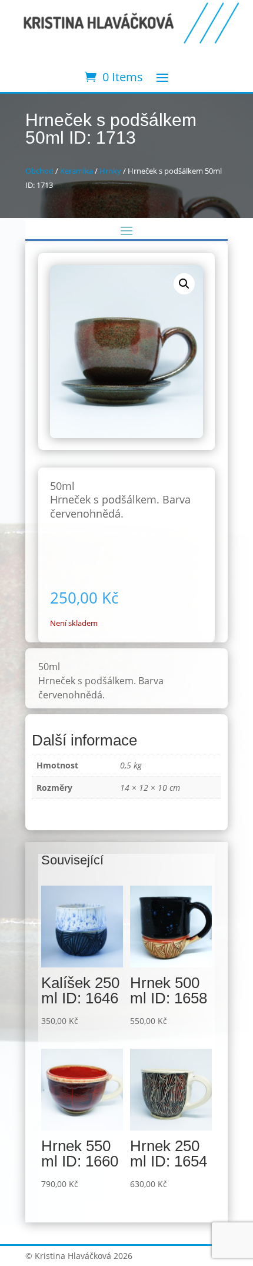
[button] (184, 283)
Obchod (39, 170)
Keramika (76, 170)
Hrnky (110, 170)
